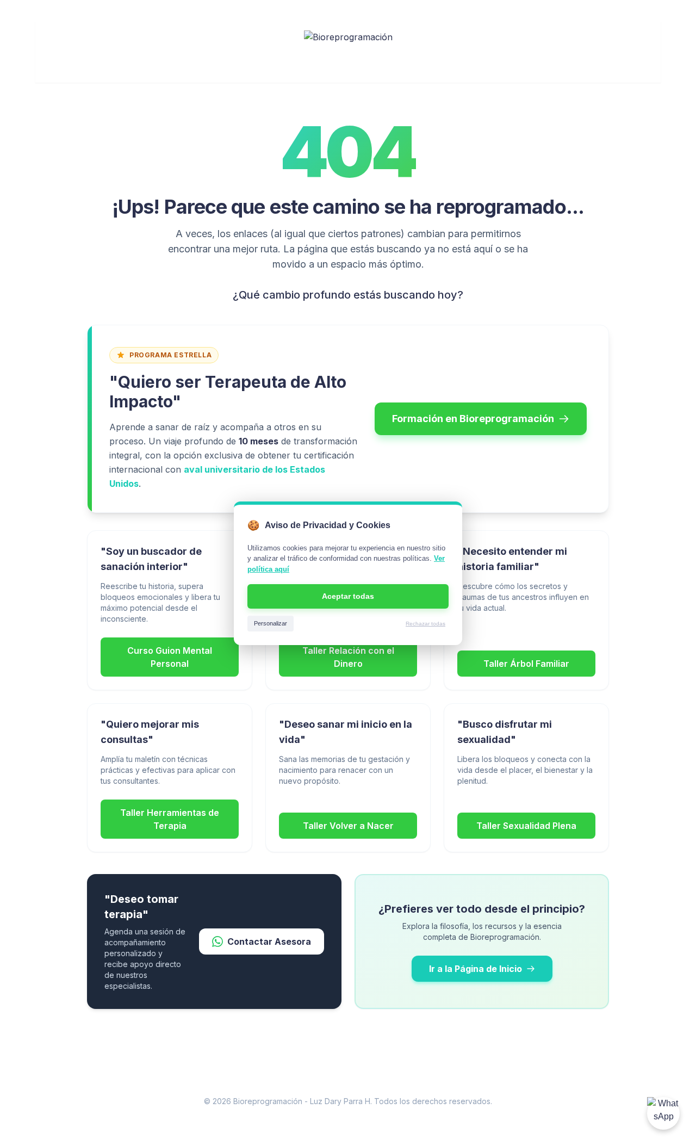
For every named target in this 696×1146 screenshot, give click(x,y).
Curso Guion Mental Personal (169, 657)
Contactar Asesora (269, 941)
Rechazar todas (425, 624)
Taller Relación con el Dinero (348, 657)
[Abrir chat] (663, 1113)
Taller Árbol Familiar (526, 663)
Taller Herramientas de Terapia (169, 819)
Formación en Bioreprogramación (473, 418)
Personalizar (270, 623)
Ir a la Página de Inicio (475, 968)
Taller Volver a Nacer (348, 825)
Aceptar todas (348, 596)
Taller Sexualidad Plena (526, 825)
